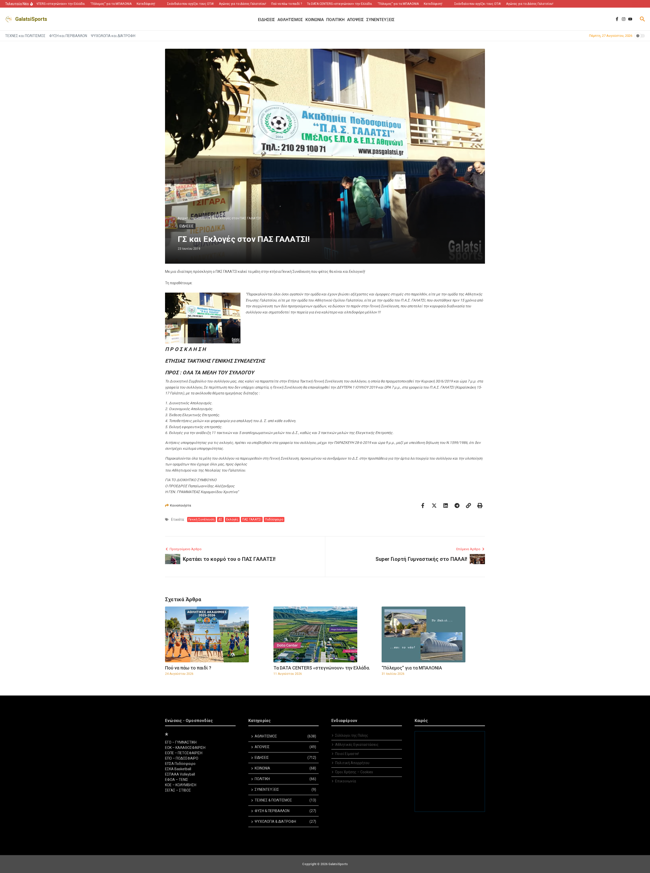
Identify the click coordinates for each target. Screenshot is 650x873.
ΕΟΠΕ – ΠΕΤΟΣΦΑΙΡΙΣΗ (183, 753)
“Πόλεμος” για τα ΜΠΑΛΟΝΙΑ (412, 667)
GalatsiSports (31, 19)
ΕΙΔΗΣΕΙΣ (198, 218)
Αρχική (183, 218)
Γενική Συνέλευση (201, 519)
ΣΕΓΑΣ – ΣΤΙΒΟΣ (178, 790)
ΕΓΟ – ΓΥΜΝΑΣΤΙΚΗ (181, 742)
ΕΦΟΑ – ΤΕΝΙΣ (176, 780)
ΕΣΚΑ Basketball (178, 769)
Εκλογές (232, 519)
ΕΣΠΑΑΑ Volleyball (180, 774)
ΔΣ (220, 519)
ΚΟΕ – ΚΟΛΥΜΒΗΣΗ (180, 785)
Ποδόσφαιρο (274, 519)
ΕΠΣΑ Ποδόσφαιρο (180, 764)
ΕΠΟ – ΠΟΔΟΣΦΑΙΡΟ (181, 758)
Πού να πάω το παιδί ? (188, 667)
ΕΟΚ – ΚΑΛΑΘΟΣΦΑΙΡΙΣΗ (185, 748)
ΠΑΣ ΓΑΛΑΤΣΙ (251, 519)
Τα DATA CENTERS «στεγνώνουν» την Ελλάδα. (321, 667)
